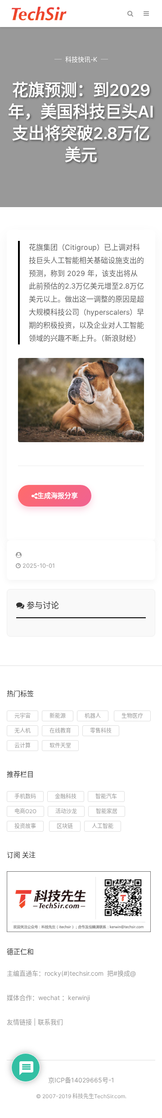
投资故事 (25, 826)
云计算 (22, 745)
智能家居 (106, 811)
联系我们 (50, 1022)
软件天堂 (60, 745)
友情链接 (19, 1022)
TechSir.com (109, 1096)
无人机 (22, 730)
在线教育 (60, 730)
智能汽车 (106, 796)
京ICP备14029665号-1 (81, 1080)
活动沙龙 (66, 811)
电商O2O (25, 811)
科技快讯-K (81, 59)
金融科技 (65, 796)
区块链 (65, 826)
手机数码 (25, 796)
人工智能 (102, 826)
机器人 (93, 715)
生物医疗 (132, 715)
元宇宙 (22, 715)
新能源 (58, 715)
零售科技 (101, 730)
